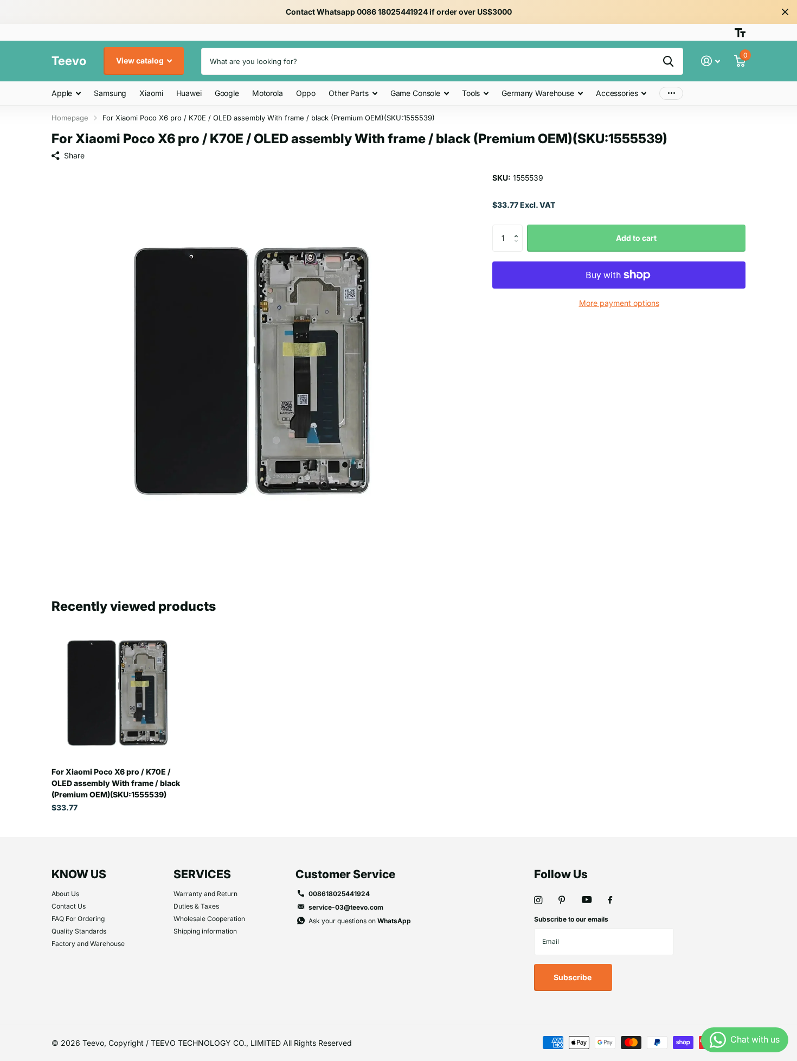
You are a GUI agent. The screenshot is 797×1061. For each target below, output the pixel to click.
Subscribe (573, 977)
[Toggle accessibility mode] (740, 32)
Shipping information (205, 931)
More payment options (619, 303)
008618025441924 (339, 894)
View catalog (140, 60)
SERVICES (202, 874)
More (671, 93)
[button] (518, 228)
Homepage (70, 117)
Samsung (110, 93)
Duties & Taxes (196, 906)
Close (785, 12)
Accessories (617, 93)
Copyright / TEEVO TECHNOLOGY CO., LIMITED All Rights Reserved (230, 1042)
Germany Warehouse (538, 93)
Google (227, 93)
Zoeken (668, 61)
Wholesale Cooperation (209, 919)
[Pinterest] (561, 900)
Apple (62, 93)
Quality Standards (79, 931)
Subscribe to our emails (571, 919)
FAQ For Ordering (78, 919)
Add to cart (636, 237)
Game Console (415, 93)
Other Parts (348, 93)
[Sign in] (710, 61)
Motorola (267, 93)
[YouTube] (587, 900)
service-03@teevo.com (345, 907)
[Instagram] (538, 900)
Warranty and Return (205, 894)
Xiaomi (151, 93)
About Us (65, 894)
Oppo (306, 93)
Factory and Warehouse (88, 943)
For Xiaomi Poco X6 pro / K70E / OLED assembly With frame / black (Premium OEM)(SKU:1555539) (116, 783)
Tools (471, 93)
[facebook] (610, 900)
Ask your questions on (359, 921)
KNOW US (79, 874)
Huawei (189, 93)
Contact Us (69, 906)
